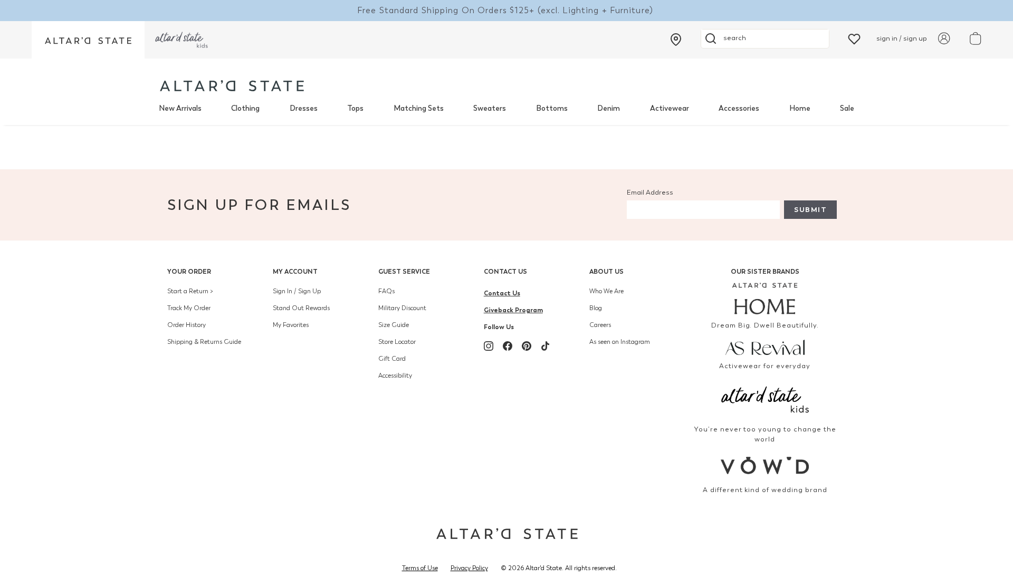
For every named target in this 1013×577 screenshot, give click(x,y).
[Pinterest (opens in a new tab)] (526, 346)
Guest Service (404, 271)
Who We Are (606, 291)
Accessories (739, 108)
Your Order (189, 271)
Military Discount (402, 308)
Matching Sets (419, 108)
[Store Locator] (676, 39)
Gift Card (392, 358)
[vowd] (765, 465)
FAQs (386, 291)
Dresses (304, 108)
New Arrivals (180, 108)
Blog (595, 308)
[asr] (765, 346)
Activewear (669, 108)
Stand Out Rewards (301, 308)
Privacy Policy (469, 568)
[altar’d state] (88, 40)
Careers (600, 325)
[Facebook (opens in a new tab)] (507, 346)
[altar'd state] (231, 86)
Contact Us (505, 271)
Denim (608, 108)
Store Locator (397, 341)
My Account (295, 271)
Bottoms (552, 108)
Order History (186, 325)
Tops (355, 108)
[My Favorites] (854, 38)
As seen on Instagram (619, 341)
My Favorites (291, 325)
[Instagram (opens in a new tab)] (488, 346)
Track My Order (189, 308)
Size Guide (393, 325)
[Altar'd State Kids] (765, 398)
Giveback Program (513, 310)
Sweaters (489, 108)
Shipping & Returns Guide (204, 341)
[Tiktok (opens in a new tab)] (545, 346)
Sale (847, 108)
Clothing (245, 108)
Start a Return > (190, 291)
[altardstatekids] (181, 40)
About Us (606, 271)
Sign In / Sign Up (297, 291)
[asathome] (765, 298)
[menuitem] (180, 109)
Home (799, 108)
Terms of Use (420, 568)
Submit (810, 210)
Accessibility (395, 375)
